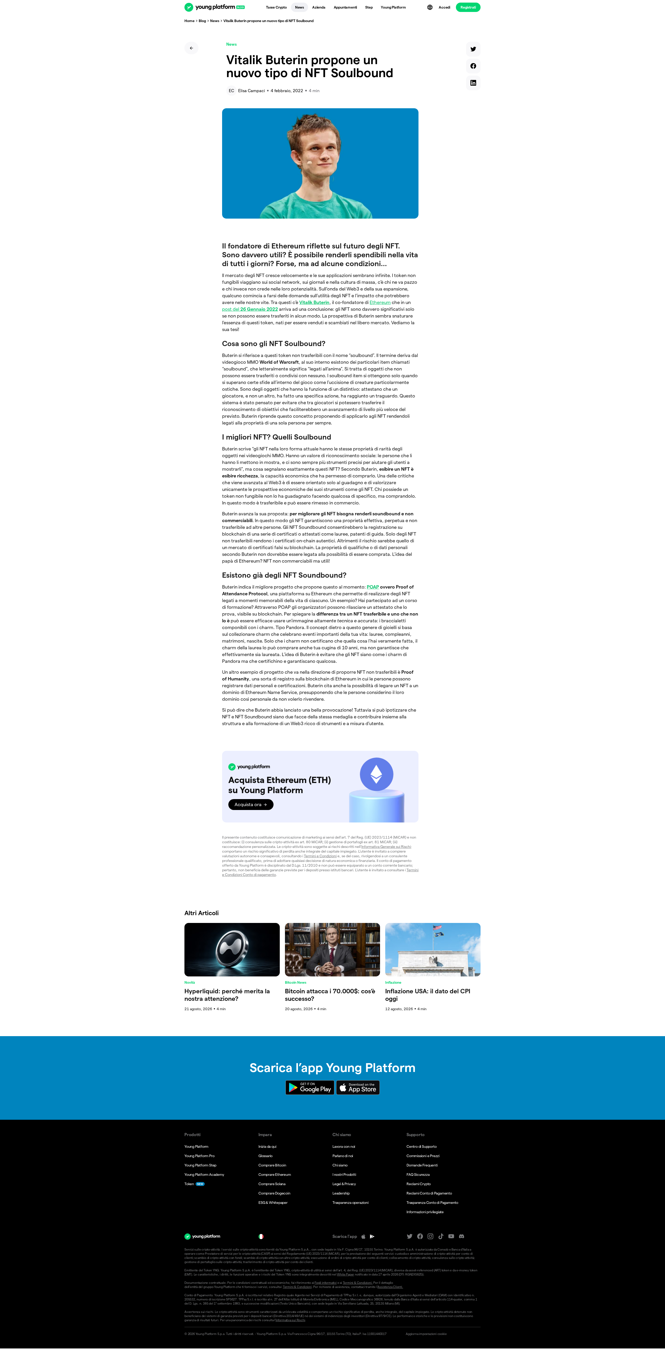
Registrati (468, 7)
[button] (320, 786)
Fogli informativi (326, 1282)
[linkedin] (473, 84)
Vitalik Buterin (314, 302)
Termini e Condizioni (320, 856)
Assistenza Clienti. (390, 1286)
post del (250, 309)
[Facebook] (420, 1236)
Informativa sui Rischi (290, 1320)
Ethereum (380, 302)
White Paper (345, 1274)
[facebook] (473, 67)
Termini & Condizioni (297, 1286)
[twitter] (473, 50)
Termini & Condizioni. (358, 1282)
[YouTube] (451, 1236)
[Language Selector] (430, 7)
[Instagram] (430, 1236)
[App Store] (363, 1236)
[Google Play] (372, 1236)
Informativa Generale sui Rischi (386, 847)
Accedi (444, 7)
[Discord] (461, 1236)
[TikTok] (441, 1236)
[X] (410, 1236)
